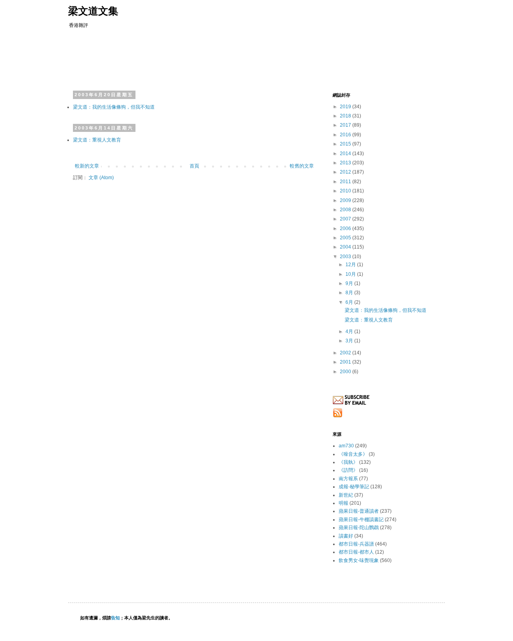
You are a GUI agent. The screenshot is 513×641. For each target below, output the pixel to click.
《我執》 (348, 462)
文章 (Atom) (101, 177)
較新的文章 (87, 166)
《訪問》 (348, 470)
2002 (346, 353)
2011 (346, 181)
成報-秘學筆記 (354, 486)
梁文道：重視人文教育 (97, 140)
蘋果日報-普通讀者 (359, 511)
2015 (346, 144)
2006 (346, 228)
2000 (346, 371)
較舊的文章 (302, 166)
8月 (349, 292)
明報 (343, 503)
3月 (349, 341)
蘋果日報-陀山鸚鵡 (359, 527)
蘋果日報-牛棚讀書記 (361, 519)
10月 (351, 274)
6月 (349, 302)
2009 (346, 200)
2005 (346, 238)
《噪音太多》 (353, 454)
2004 (346, 247)
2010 (346, 191)
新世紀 (346, 495)
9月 (349, 283)
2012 (346, 172)
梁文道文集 (93, 10)
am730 (346, 446)
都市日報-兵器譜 (356, 544)
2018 (346, 116)
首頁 (194, 166)
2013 (346, 163)
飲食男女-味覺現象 (359, 560)
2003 (346, 256)
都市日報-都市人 (356, 552)
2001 (346, 362)
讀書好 (346, 536)
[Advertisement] (226, 58)
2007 (346, 219)
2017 (346, 125)
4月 (349, 331)
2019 (346, 106)
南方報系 (348, 478)
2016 (346, 135)
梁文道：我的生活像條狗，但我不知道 (114, 107)
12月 (351, 264)
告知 (115, 617)
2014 (346, 153)
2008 (346, 209)
